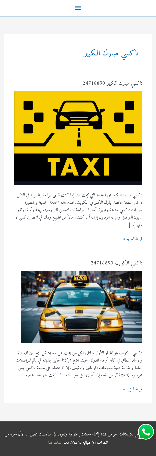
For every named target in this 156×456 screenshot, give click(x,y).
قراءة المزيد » (132, 239)
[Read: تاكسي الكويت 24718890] (81, 307)
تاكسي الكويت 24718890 (116, 263)
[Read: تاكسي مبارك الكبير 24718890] (78, 138)
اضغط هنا (55, 443)
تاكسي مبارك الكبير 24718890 (112, 83)
